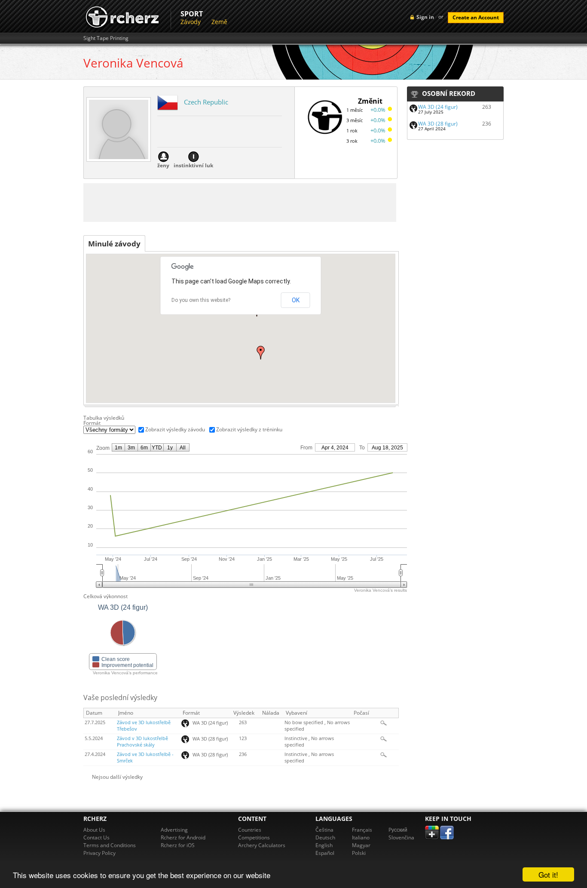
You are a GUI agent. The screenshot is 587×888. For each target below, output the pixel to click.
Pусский (397, 829)
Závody (190, 22)
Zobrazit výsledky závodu (175, 429)
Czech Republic (206, 102)
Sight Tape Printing (105, 38)
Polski (359, 853)
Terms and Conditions (109, 845)
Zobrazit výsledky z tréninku (249, 429)
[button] (261, 353)
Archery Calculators (261, 845)
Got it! (548, 874)
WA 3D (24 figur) (438, 107)
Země (219, 22)
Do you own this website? (200, 300)
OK (296, 300)
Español (324, 853)
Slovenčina (401, 837)
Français (362, 829)
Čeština (324, 829)
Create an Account (475, 17)
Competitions (254, 837)
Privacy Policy (99, 853)
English (324, 845)
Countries (249, 829)
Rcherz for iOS (178, 845)
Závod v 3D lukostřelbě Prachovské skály (142, 741)
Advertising (174, 829)
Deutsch (325, 837)
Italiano (361, 837)
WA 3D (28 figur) (438, 123)
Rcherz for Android (183, 837)
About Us (94, 829)
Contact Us (96, 837)
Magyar (361, 845)
